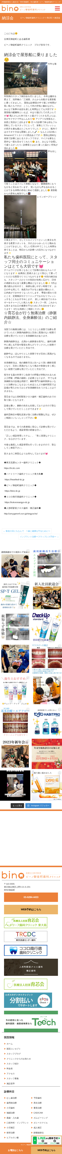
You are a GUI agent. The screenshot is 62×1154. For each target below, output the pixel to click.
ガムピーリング (41, 1118)
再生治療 (38, 1103)
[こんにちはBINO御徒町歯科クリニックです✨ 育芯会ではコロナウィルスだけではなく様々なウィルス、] (15, 785)
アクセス (11, 1073)
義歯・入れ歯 (13, 1118)
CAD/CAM (38, 1113)
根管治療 (11, 1133)
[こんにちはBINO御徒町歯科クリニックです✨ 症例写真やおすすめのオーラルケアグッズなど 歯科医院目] (47, 563)
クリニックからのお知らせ (19, 1059)
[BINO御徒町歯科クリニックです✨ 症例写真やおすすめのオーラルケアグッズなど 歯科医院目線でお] (47, 785)
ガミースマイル (41, 1123)
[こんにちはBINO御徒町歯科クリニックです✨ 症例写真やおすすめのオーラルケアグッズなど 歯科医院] (15, 563)
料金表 (10, 1068)
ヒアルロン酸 (13, 1137)
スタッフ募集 (13, 1078)
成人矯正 (38, 1127)
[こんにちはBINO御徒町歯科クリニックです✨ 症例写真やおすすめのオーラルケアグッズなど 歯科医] (15, 627)
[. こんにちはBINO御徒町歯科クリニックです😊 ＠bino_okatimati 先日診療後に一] (15, 754)
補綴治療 (11, 1113)
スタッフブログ (14, 1054)
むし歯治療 (12, 1098)
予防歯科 (38, 1098)
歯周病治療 (12, 1103)
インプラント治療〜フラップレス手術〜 (39, 536)
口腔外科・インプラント (18, 1123)
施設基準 (11, 1083)
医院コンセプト (14, 1049)
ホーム (10, 1044)
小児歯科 (11, 1108)
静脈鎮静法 (39, 1133)
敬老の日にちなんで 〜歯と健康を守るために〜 (26, 531)
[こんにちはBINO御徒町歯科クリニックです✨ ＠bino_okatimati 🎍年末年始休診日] (47, 754)
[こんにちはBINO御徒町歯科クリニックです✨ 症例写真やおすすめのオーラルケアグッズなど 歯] (15, 722)
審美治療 (38, 1108)
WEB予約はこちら (31, 909)
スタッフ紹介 (13, 1063)
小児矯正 (11, 1127)
